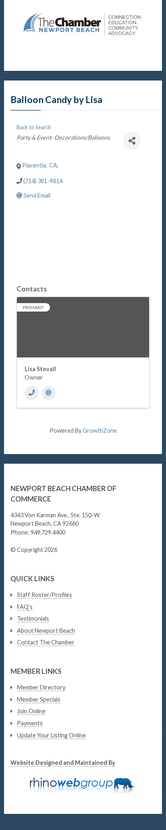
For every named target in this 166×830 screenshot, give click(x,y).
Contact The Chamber (46, 642)
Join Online (31, 711)
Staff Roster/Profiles (44, 594)
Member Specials (38, 699)
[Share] (132, 141)
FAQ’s (25, 606)
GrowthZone (100, 430)
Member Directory (41, 687)
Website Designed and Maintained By (62, 762)
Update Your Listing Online (51, 735)
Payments (30, 723)
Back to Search (34, 127)
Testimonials (33, 618)
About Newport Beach (46, 630)
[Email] (49, 393)
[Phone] (32, 393)
